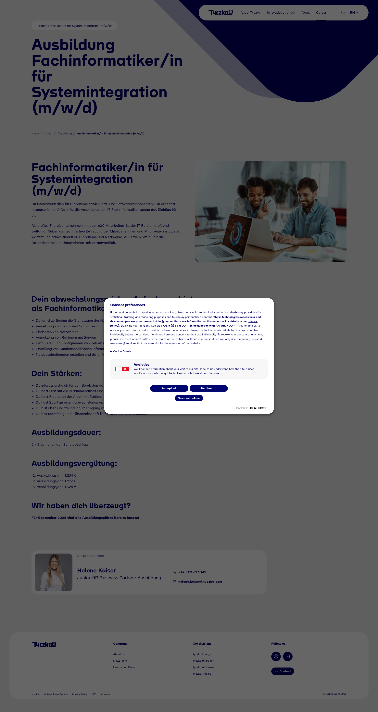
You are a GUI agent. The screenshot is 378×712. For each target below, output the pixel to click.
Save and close (189, 398)
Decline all (209, 388)
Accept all (169, 388)
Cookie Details (122, 351)
